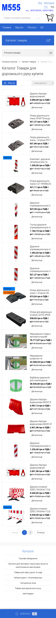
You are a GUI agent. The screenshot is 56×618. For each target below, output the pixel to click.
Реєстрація (49, 3)
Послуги (32, 27)
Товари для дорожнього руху (28, 588)
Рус (46, 7)
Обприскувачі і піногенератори (28, 577)
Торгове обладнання (28, 558)
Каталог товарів (16, 40)
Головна (6, 27)
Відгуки (19, 27)
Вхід (40, 3)
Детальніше (36, 107)
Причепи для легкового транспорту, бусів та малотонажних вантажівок (28, 565)
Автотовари (28, 593)
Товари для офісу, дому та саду (28, 572)
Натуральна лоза (28, 583)
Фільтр (11, 83)
